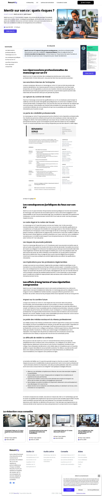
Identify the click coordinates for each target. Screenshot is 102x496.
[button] (99, 476)
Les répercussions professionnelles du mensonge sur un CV (10, 52)
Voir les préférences (93, 490)
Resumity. (16, 493)
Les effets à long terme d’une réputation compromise (11, 64)
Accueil (6, 14)
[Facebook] (10, 483)
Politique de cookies (80, 493)
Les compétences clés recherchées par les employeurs (85, 432)
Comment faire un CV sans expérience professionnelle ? (14, 432)
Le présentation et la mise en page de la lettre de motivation (38, 432)
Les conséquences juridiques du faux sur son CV (12, 58)
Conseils (11, 14)
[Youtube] (14, 483)
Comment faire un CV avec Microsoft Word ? (63, 431)
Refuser (80, 490)
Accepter (69, 490)
